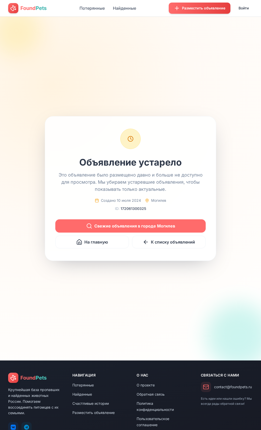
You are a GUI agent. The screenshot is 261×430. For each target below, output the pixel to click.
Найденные (124, 8)
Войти (244, 8)
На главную (96, 242)
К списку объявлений (173, 242)
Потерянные (92, 8)
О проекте (146, 385)
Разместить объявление (93, 412)
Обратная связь (151, 394)
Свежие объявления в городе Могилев (134, 226)
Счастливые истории (90, 403)
